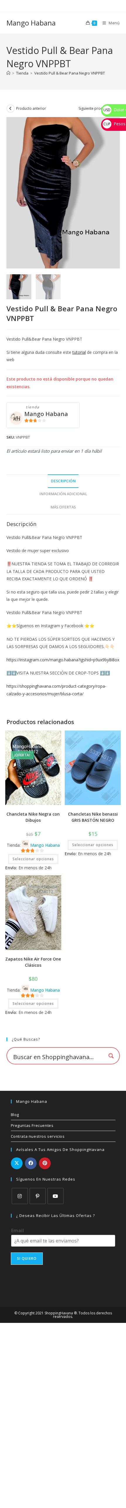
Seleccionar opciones (33, 858)
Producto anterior (31, 108)
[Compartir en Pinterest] (45, 1163)
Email (17, 1231)
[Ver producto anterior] (10, 108)
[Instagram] (20, 1196)
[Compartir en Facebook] (31, 1163)
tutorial (79, 352)
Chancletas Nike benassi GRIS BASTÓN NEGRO (93, 817)
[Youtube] (55, 1196)
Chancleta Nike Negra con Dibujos (33, 817)
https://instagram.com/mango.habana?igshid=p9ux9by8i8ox (62, 659)
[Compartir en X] (17, 1163)
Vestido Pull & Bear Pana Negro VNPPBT (69, 73)
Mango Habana (31, 23)
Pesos (114, 123)
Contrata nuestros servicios (38, 1136)
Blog (15, 1114)
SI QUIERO (27, 1258)
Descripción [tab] (63, 481)
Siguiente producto (94, 108)
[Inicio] (8, 73)
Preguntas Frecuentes (32, 1125)
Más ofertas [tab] (63, 507)
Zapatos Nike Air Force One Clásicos (33, 962)
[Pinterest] (38, 1196)
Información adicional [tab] (63, 493)
